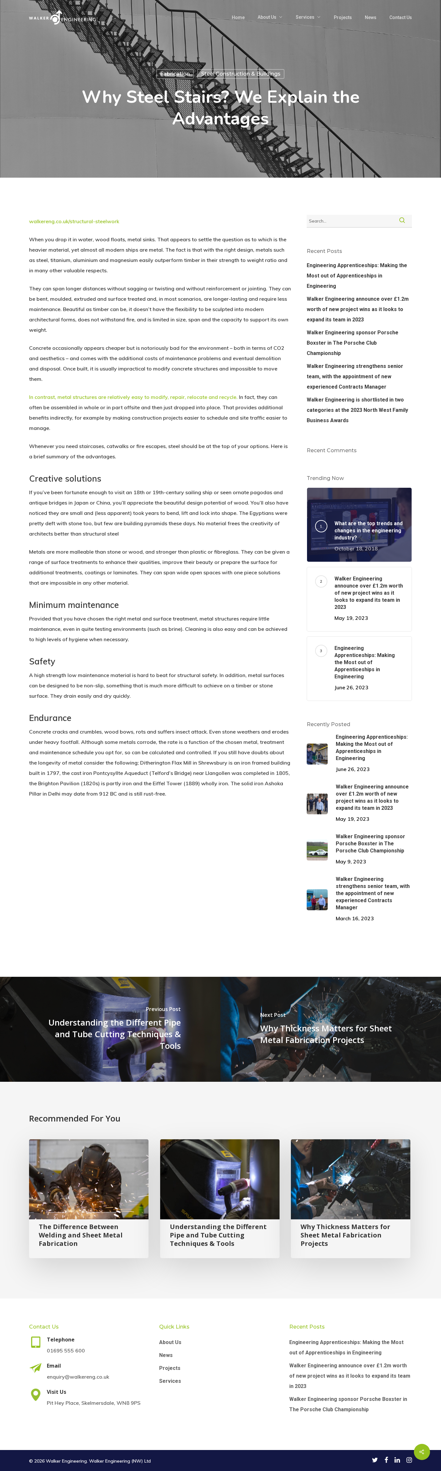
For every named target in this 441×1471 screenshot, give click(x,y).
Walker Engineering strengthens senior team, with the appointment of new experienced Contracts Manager (355, 376)
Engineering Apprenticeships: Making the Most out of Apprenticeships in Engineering (357, 275)
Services (305, 17)
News (370, 17)
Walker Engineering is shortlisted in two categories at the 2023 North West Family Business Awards (357, 410)
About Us (267, 17)
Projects (343, 17)
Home (238, 17)
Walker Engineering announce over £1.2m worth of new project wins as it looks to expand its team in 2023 (358, 309)
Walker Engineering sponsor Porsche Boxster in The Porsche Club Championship (352, 342)
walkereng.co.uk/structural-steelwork (74, 221)
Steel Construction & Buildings (241, 74)
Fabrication (175, 74)
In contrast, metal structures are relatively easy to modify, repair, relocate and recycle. (133, 397)
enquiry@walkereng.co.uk (78, 1376)
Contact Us (400, 17)
